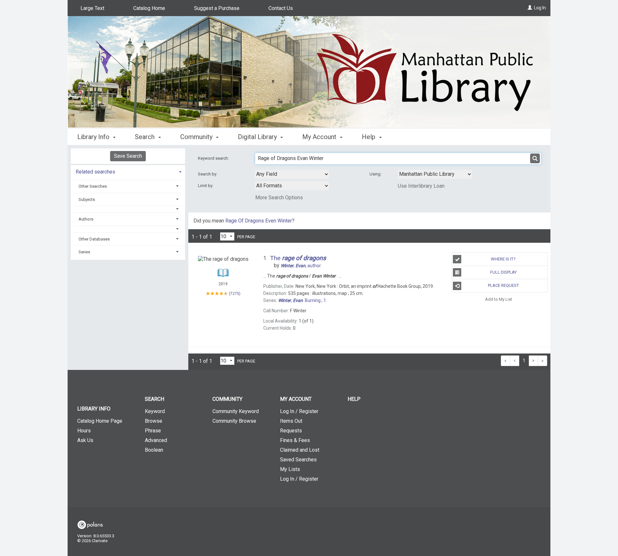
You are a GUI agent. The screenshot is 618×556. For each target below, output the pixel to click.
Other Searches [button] (93, 186)
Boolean (154, 450)
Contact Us (280, 8)
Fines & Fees (295, 440)
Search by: (208, 174)
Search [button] (145, 137)
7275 (234, 293)
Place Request (503, 285)
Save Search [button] (128, 156)
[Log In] (530, 7)
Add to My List (498, 299)
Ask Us (85, 440)
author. (301, 265)
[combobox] (292, 174)
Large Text (92, 8)
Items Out (291, 421)
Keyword (155, 411)
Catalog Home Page (99, 421)
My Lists (290, 469)
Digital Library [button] (258, 137)
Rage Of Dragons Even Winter (258, 221)
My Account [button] (320, 137)
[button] (128, 209)
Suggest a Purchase (216, 8)
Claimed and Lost (299, 450)
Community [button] (197, 137)
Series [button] (84, 252)
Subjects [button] (87, 199)
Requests (291, 431)
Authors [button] (86, 219)
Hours (84, 431)
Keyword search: (214, 158)
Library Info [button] (94, 137)
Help (354, 399)
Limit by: (206, 185)
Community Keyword (235, 411)
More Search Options (279, 197)
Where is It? (503, 259)
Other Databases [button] (94, 239)
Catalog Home (149, 8)
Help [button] (369, 137)
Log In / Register (299, 411)
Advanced (156, 440)
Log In (540, 7)
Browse (153, 421)
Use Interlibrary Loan (421, 186)
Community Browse (234, 421)
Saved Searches (298, 460)
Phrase (153, 431)
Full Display (503, 272)
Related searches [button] (95, 172)
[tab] (128, 171)
